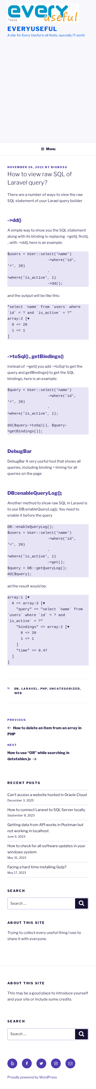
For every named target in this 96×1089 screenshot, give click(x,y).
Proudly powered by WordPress (32, 1077)
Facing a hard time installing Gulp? (36, 867)
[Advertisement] (48, 88)
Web (18, 693)
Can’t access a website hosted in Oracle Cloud (47, 795)
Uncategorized (64, 688)
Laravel (29, 688)
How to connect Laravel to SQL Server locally (46, 810)
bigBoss (59, 167)
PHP (43, 688)
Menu (50, 149)
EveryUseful (32, 28)
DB (16, 688)
